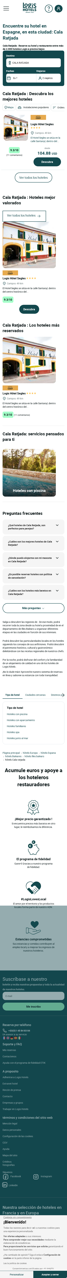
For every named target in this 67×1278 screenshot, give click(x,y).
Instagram (46, 1176)
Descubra (47, 162)
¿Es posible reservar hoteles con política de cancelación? (30, 576)
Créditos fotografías (9, 1163)
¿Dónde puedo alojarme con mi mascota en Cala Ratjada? (30, 559)
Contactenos (9, 1056)
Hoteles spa (13, 732)
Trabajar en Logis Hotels (15, 1109)
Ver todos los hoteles (33, 177)
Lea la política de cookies (15, 1263)
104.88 (47, 153)
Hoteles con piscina (17, 714)
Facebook (15, 1176)
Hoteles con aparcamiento (21, 720)
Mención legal (10, 1123)
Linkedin (13, 1185)
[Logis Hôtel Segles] (16, 128)
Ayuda (6, 1149)
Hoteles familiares (16, 726)
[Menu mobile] (6, 8)
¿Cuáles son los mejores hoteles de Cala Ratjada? (30, 543)
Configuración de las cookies (18, 1136)
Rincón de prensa (12, 1090)
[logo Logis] (29, 7)
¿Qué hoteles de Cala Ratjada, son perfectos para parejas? (26, 527)
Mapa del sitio (10, 1155)
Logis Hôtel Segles (14, 278)
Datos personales (12, 1129)
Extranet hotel (10, 1083)
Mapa (10, 107)
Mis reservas (9, 1050)
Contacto (8, 1096)
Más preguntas (31, 608)
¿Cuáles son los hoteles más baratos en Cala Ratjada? (29, 592)
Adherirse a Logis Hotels (15, 1077)
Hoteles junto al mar (17, 738)
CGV (5, 1142)
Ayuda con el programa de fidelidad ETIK (24, 1062)
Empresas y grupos (13, 1102)
